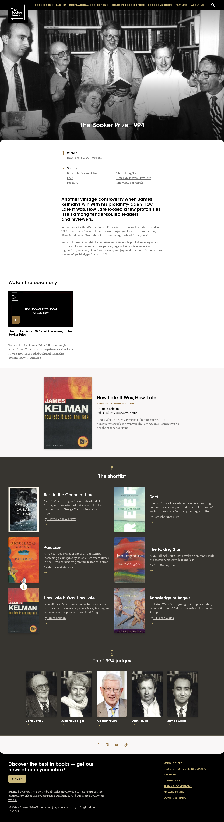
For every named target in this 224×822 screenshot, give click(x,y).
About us (170, 775)
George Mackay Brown (61, 519)
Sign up (17, 779)
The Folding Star (127, 173)
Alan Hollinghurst (165, 565)
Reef (70, 178)
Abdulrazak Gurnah (60, 567)
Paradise (72, 182)
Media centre (173, 763)
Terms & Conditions (178, 786)
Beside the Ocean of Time (83, 173)
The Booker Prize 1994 (121, 403)
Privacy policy (174, 792)
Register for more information (186, 769)
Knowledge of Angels (129, 182)
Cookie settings (175, 798)
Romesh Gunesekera (166, 516)
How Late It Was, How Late (84, 157)
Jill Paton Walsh (163, 618)
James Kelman (109, 408)
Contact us (172, 781)
